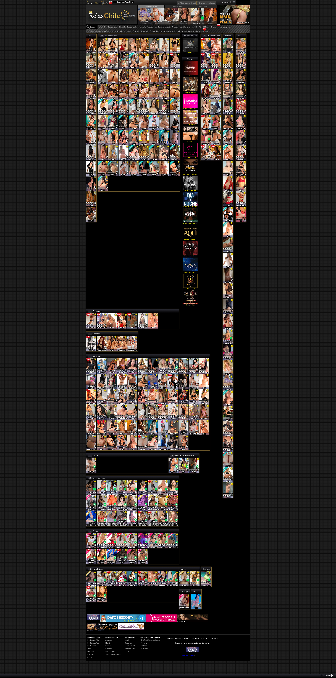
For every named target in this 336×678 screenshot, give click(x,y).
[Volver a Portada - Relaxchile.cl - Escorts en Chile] (97, 2)
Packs (95, 531)
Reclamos (144, 649)
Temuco (152, 31)
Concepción (136, 31)
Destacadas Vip (113, 27)
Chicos (95, 455)
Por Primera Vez (151, 6)
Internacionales (168, 31)
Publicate (143, 646)
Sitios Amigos (110, 652)
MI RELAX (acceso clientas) (187, 3)
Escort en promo (225, 27)
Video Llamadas (95, 31)
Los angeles (145, 31)
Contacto (143, 643)
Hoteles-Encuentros (180, 31)
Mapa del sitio (130, 649)
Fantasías (161, 27)
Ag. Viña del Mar (190, 36)
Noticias (159, 31)
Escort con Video (192, 27)
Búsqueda (93, 27)
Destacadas (142, 27)
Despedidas (182, 27)
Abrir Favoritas (326, 675)
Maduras (150, 27)
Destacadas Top (132, 27)
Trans (155, 27)
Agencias (168, 27)
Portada (100, 27)
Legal (127, 652)
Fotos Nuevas (204, 6)
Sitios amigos (199, 31)
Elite (105, 27)
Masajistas (122, 27)
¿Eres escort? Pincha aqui (206, 3)
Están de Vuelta (177, 6)
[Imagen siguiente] (215, 13)
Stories (207, 31)
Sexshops (191, 31)
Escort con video (130, 646)
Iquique (129, 31)
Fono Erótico (121, 31)
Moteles (127, 640)
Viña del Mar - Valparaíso (208, 27)
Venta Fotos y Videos (109, 31)
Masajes (175, 27)
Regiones (128, 643)
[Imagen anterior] (140, 13)
